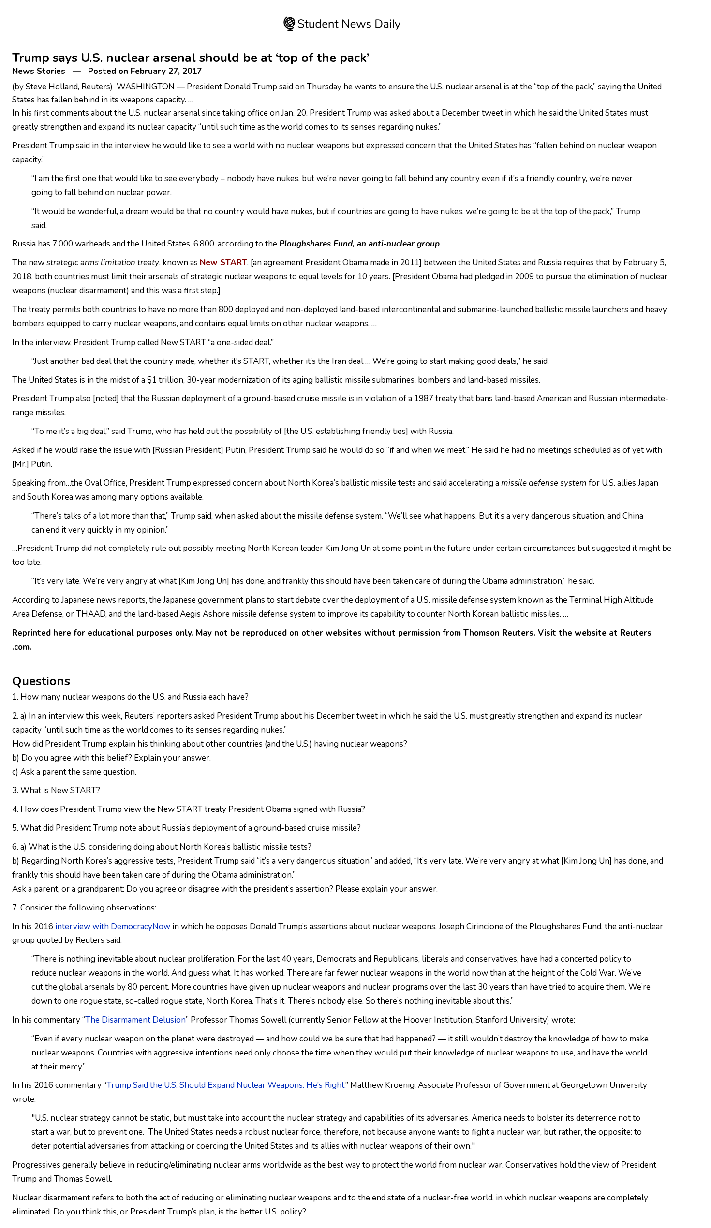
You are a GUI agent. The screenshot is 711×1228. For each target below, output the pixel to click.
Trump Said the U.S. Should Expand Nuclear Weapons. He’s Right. (225, 1085)
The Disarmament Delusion (135, 1020)
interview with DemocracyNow (112, 926)
